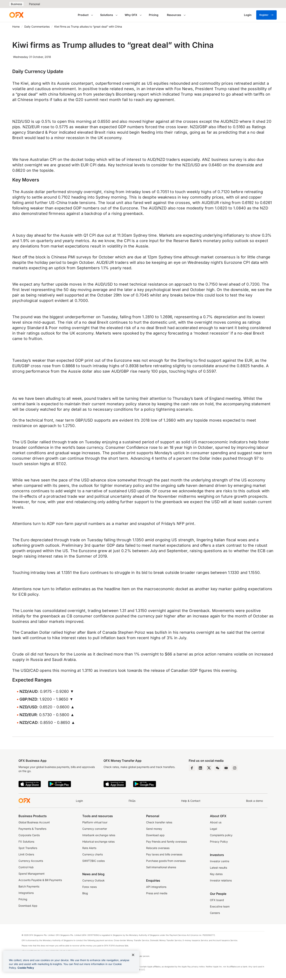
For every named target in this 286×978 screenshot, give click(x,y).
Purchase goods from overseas (166, 860)
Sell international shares (161, 867)
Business (16, 4)
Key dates (216, 874)
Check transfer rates (159, 822)
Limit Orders (26, 854)
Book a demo (254, 800)
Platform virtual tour (94, 822)
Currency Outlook (93, 880)
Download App (27, 905)
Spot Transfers (27, 848)
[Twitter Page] (209, 768)
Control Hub (26, 867)
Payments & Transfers (32, 828)
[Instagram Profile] (235, 768)
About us (215, 822)
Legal (213, 828)
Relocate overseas (157, 848)
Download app (155, 835)
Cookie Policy (26, 967)
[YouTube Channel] (226, 768)
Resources (174, 15)
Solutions (106, 15)
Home (16, 26)
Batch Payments (28, 886)
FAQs (132, 800)
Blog (85, 893)
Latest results (218, 867)
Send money (154, 828)
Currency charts (92, 854)
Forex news (89, 886)
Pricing (153, 15)
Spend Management (31, 873)
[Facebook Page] (192, 768)
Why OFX (131, 15)
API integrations (156, 886)
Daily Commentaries (37, 26)
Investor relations (221, 880)
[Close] (133, 955)
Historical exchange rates (98, 841)
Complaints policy (221, 835)
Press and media (156, 893)
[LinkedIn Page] (200, 768)
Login (79, 800)
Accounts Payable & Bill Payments (40, 880)
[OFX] (16, 15)
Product (83, 15)
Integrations (26, 892)
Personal (34, 4)
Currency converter (94, 828)
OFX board (217, 900)
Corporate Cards (29, 835)
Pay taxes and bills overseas (164, 854)
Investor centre (219, 861)
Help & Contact (190, 800)
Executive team (220, 906)
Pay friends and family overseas (166, 841)
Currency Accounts (30, 860)
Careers (215, 912)
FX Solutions (26, 841)
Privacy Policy (219, 841)
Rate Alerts (89, 848)
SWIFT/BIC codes (93, 860)
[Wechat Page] (217, 768)
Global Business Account (34, 822)
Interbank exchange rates (98, 835)
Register (263, 14)
